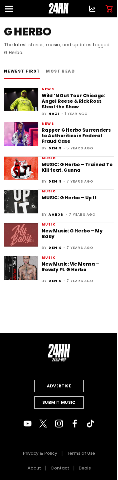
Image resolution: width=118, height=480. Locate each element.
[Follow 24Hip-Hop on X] (43, 423)
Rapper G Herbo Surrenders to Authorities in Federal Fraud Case (76, 136)
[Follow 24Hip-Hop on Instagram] (59, 423)
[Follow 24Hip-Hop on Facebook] (74, 423)
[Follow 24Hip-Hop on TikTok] (90, 423)
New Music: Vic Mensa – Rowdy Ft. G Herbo (70, 267)
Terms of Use (81, 453)
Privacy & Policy (40, 453)
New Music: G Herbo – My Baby (72, 234)
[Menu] (11, 8)
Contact (59, 468)
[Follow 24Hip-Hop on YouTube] (27, 423)
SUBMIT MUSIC (59, 402)
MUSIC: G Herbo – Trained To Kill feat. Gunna (77, 167)
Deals (85, 468)
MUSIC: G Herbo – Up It (69, 197)
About (34, 468)
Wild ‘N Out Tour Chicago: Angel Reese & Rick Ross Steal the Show (73, 101)
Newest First (22, 71)
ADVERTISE (59, 386)
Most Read (60, 71)
